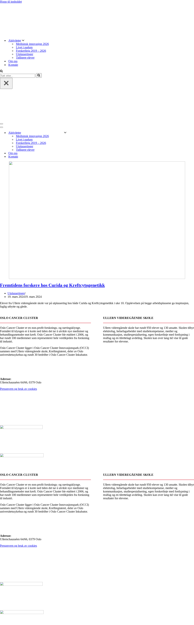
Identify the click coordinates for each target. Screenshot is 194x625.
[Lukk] (6, 83)
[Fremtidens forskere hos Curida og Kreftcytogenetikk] (97, 220)
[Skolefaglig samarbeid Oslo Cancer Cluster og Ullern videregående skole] (97, 19)
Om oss (12, 61)
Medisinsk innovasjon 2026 (32, 44)
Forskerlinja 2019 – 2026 (31, 50)
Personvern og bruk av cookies (18, 388)
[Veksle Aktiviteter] (65, 132)
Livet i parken (24, 47)
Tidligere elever (25, 57)
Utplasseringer (24, 54)
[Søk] (1, 71)
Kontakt (13, 64)
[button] (23, 40)
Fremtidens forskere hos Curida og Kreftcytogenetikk (52, 285)
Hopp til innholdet (11, 1)
